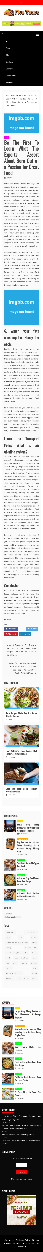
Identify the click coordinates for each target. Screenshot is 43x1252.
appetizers (10, 932)
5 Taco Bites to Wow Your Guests (28, 1094)
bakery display (31, 932)
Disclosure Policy (23, 1240)
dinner (34, 943)
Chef (8, 55)
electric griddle (31, 948)
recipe (34, 973)
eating (8, 948)
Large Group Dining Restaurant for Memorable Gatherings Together (28, 827)
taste (34, 978)
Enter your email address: (21, 1158)
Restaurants (11, 75)
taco (19, 978)
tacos (26, 978)
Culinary (9, 69)
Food (8, 48)
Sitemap (35, 1240)
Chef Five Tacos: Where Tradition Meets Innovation (21, 790)
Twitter (33, 628)
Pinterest (12, 634)
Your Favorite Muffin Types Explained (28, 865)
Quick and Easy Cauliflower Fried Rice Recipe (28, 880)
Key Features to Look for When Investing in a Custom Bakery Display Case (28, 847)
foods (35, 958)
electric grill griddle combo (16, 953)
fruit (7, 963)
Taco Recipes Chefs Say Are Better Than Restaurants (21, 715)
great (9, 619)
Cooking (9, 62)
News (35, 968)
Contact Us (9, 1240)
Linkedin (26, 634)
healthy (24, 963)
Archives (8, 914)
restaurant (10, 978)
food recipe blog (21, 958)
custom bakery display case (17, 943)
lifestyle (34, 963)
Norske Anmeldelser (14, 973)
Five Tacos (10, 95)
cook (21, 937)
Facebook (11, 628)
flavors (34, 953)
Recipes (9, 82)
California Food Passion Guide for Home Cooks (28, 895)
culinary (34, 937)
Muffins (8, 968)
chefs (8, 937)
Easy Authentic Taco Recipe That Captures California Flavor (21, 752)
